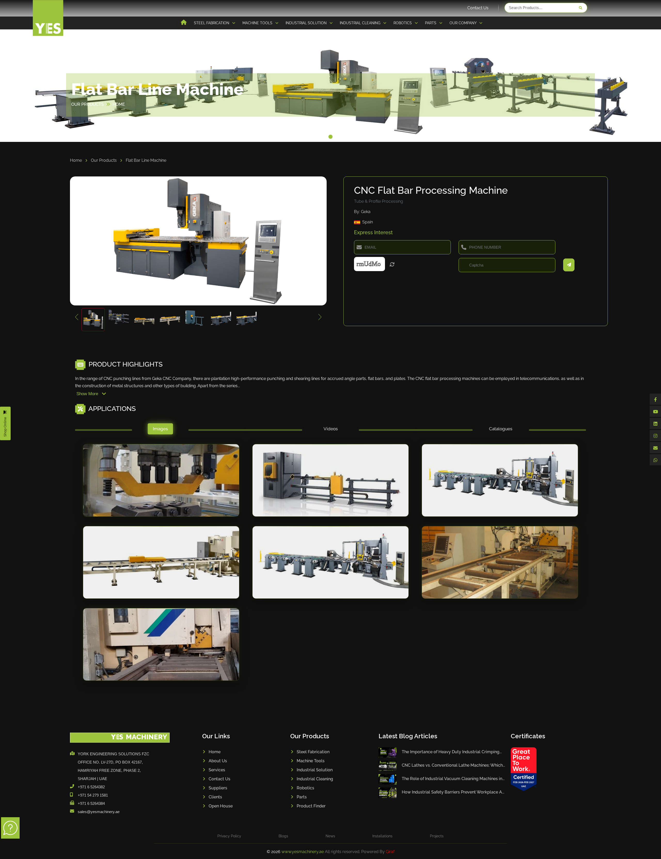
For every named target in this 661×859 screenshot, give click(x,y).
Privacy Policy (229, 836)
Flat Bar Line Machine (146, 160)
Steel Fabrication (313, 751)
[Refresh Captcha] (392, 265)
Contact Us (478, 7)
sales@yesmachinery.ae (99, 811)
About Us (218, 760)
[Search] (580, 8)
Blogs (283, 836)
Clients (215, 797)
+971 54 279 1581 (93, 795)
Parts (302, 797)
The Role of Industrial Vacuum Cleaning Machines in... (453, 778)
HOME (119, 104)
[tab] (160, 430)
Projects (437, 836)
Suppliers (218, 787)
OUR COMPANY (463, 23)
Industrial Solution (315, 769)
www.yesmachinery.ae (303, 851)
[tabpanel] (330, 567)
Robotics (305, 787)
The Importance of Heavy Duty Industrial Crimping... (452, 751)
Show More (87, 393)
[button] (330, 136)
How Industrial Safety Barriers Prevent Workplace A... (453, 792)
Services (217, 769)
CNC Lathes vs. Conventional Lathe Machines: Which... (453, 765)
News (330, 836)
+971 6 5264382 (91, 787)
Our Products (104, 160)
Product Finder (311, 806)
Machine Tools (311, 760)
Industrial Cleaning (315, 778)
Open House (221, 806)
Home (76, 160)
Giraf (390, 851)
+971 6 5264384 (91, 803)
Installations (382, 836)
